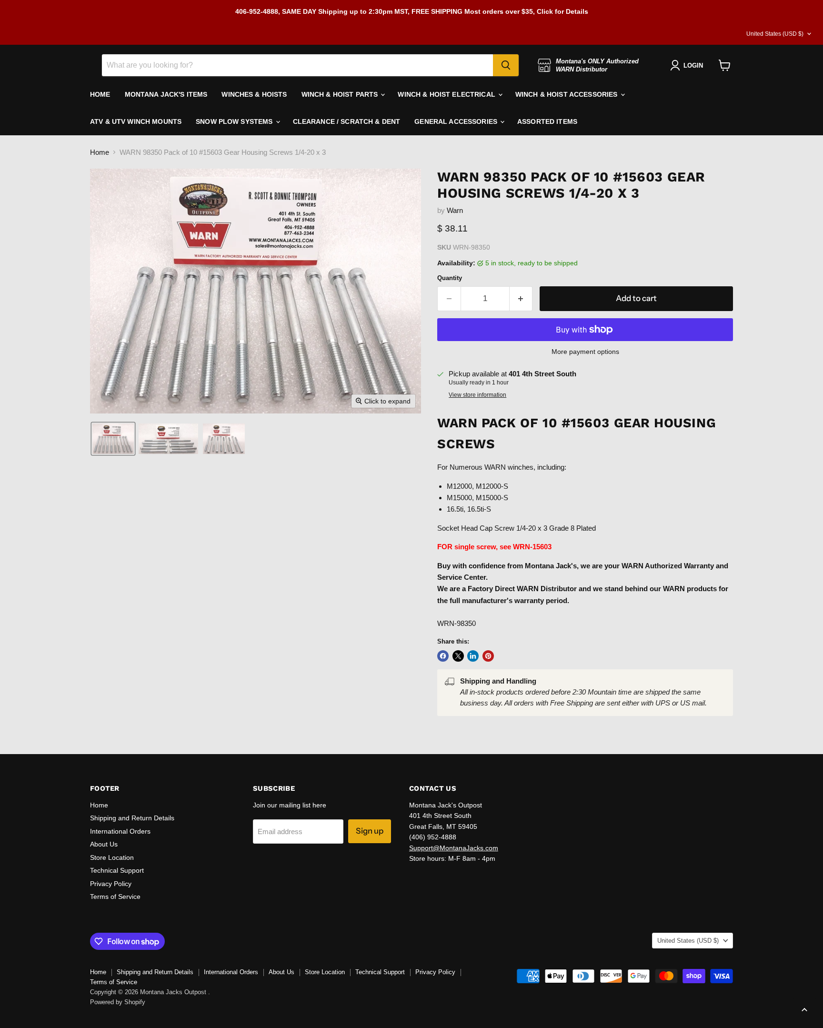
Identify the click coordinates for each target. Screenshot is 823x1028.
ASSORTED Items (547, 121)
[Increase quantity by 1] (521, 298)
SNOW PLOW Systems (235, 121)
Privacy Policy (110, 883)
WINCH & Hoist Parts (340, 94)
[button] (113, 439)
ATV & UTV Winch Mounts (135, 121)
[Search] (506, 65)
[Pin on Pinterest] (488, 656)
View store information (477, 395)
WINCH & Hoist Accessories (567, 94)
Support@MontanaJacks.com (453, 848)
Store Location (112, 857)
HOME (100, 94)
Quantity (449, 278)
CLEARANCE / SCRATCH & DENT (347, 121)
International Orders (120, 831)
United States (774, 33)
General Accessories (456, 121)
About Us (104, 844)
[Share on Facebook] (443, 656)
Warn (455, 210)
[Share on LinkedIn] (473, 656)
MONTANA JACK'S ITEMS (166, 94)
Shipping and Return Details (132, 818)
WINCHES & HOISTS (254, 94)
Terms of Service (115, 896)
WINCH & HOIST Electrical (447, 94)
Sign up (369, 831)
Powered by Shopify (117, 1002)
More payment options (585, 351)
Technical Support (117, 870)
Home (99, 152)
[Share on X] (458, 656)
